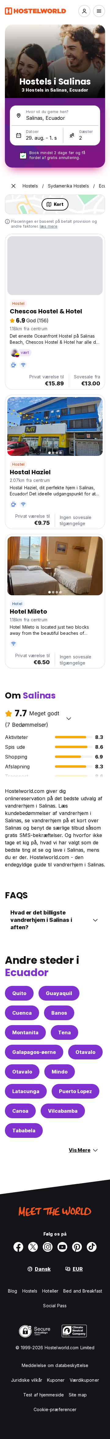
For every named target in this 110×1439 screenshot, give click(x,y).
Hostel (18, 303)
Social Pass (55, 1305)
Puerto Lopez (75, 1091)
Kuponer (56, 1380)
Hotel (17, 603)
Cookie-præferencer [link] (55, 1409)
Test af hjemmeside (43, 1394)
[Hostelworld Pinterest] (77, 1247)
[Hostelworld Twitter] (33, 1247)
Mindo (60, 1072)
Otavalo (85, 1052)
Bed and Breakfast (82, 1290)
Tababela (23, 1130)
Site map (78, 1394)
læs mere (48, 226)
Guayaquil (59, 993)
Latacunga (25, 1091)
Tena (64, 1032)
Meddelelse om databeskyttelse (55, 1365)
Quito (19, 993)
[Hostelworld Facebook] (18, 1247)
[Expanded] (13, 186)
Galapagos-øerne (34, 1052)
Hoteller (50, 1290)
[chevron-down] (68, 718)
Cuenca (22, 1013)
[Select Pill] (84, 11)
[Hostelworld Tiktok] (92, 1247)
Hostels (30, 1290)
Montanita (25, 1032)
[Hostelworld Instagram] (48, 1247)
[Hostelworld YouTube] (62, 1247)
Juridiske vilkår (26, 1380)
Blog (12, 1290)
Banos (59, 1013)
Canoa (20, 1111)
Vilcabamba (63, 1111)
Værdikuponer (84, 1380)
